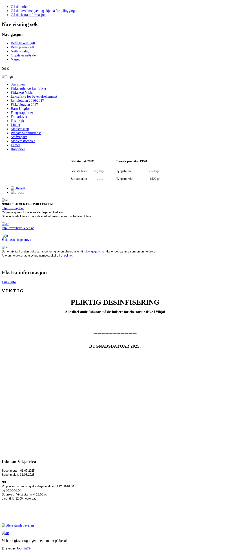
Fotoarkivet (19, 117)
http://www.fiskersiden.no (18, 228)
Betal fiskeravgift (23, 43)
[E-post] (17, 192)
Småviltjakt (19, 137)
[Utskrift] (18, 188)
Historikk (17, 121)
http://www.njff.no (13, 208)
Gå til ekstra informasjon (28, 15)
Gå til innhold (20, 7)
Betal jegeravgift (22, 47)
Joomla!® (24, 548)
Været (15, 59)
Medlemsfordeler (23, 141)
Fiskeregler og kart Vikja (28, 88)
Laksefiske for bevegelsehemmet (34, 96)
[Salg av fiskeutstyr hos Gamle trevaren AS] (115, 533)
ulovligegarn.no (94, 251)
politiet (68, 255)
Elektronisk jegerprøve (16, 239)
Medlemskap (20, 129)
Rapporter (18, 149)
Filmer (15, 145)
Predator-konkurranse (26, 133)
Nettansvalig (20, 51)
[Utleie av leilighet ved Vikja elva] (18, 525)
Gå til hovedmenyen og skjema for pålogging (43, 11)
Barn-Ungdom (21, 108)
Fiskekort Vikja (22, 92)
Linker (15, 125)
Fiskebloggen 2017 (24, 104)
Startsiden (18, 84)
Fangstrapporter (22, 113)
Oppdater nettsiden (24, 55)
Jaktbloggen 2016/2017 (27, 100)
